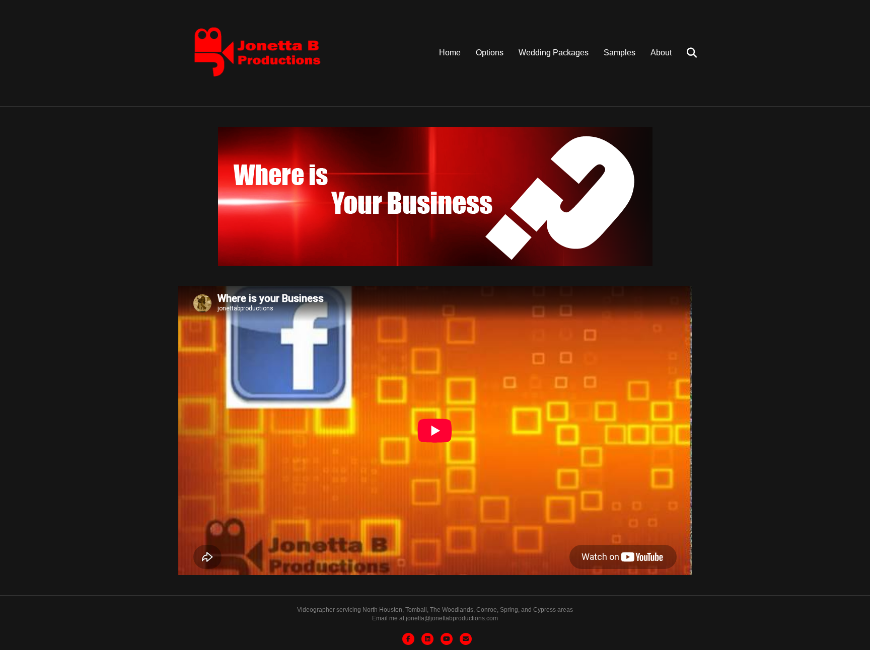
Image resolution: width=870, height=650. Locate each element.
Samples (619, 52)
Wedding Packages (554, 52)
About (661, 52)
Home (450, 52)
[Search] (685, 52)
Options (489, 52)
